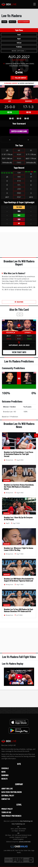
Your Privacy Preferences (11, 816)
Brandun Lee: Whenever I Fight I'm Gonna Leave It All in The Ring (18, 549)
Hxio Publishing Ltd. (26, 821)
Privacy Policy (7, 809)
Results (12, 22)
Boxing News (7, 448)
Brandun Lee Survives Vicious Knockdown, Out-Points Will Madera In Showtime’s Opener (19, 487)
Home (4, 22)
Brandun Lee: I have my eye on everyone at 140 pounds (18, 518)
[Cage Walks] (19, 846)
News (3, 772)
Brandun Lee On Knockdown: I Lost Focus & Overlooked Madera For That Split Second (18, 454)
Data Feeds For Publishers (11, 792)
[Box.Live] (9, 4)
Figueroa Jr (10, 332)
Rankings (4, 775)
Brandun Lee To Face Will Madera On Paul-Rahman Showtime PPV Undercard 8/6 (18, 610)
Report (19, 39)
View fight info (19, 352)
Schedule (5, 768)
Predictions (19, 47)
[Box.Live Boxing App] (19, 722)
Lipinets (28, 332)
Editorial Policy (7, 795)
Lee (9, 101)
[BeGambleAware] (19, 860)
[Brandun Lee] (9, 92)
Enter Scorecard (19, 131)
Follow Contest (20, 78)
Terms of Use (6, 812)
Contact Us (5, 799)
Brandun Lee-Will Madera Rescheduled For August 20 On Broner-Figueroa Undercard (19, 579)
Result (19, 34)
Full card (19, 43)
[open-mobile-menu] (34, 4)
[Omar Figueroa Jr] (10, 325)
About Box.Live (7, 788)
